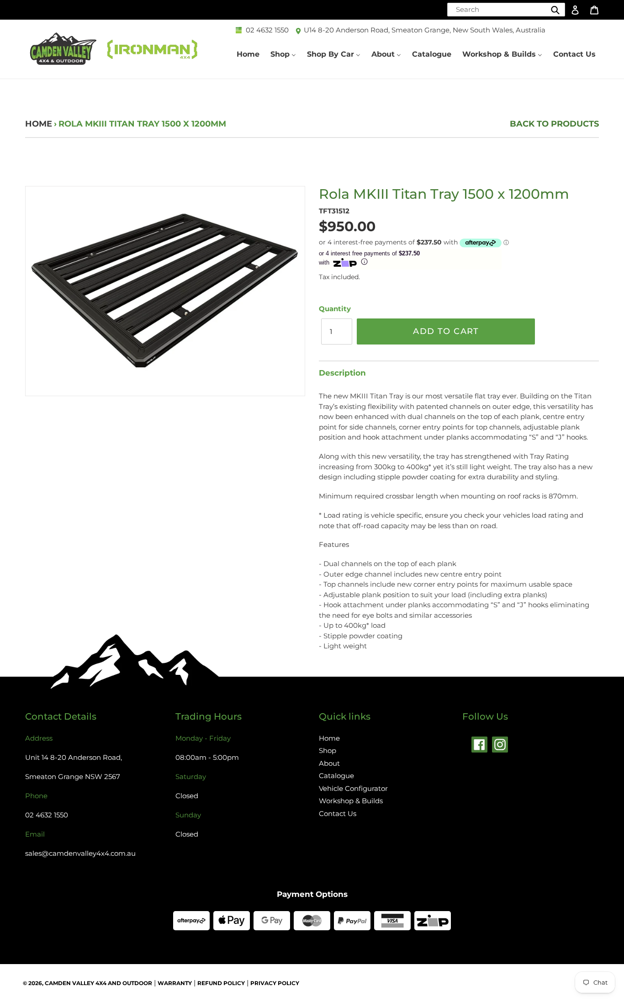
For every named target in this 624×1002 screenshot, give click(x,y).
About (329, 763)
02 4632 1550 (267, 30)
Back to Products (554, 124)
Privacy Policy (274, 983)
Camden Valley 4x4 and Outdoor (98, 983)
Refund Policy (221, 983)
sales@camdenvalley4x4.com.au (80, 853)
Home (38, 124)
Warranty (175, 983)
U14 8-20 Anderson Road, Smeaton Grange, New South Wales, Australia (424, 30)
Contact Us (337, 813)
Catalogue (336, 775)
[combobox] (506, 9)
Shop (327, 750)
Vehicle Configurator (353, 788)
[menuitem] (248, 54)
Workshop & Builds (351, 800)
